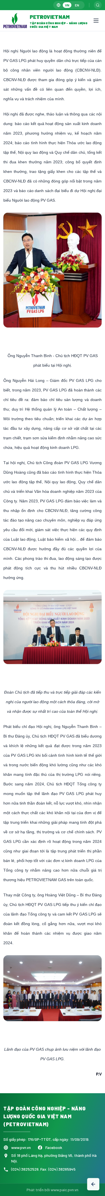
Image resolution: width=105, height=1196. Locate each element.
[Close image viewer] (92, 39)
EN (77, 5)
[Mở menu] (96, 20)
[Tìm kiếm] (98, 5)
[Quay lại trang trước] (93, 1184)
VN (67, 5)
